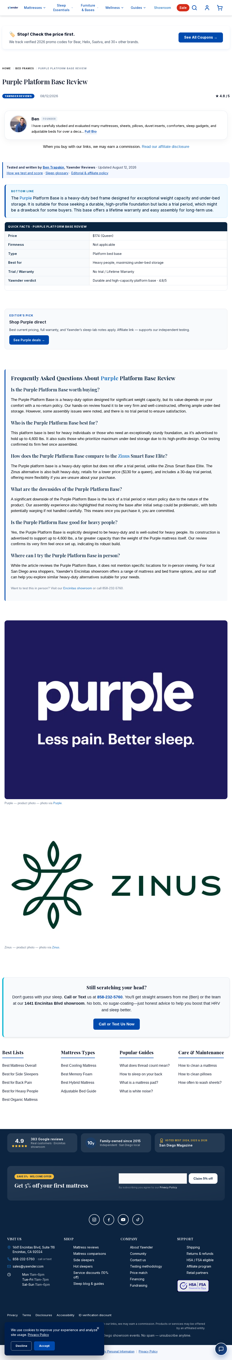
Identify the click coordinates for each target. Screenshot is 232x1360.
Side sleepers (83, 1260)
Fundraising (138, 1285)
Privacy (12, 1315)
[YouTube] (123, 1219)
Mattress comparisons (89, 1254)
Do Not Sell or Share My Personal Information (104, 1351)
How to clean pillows (195, 1074)
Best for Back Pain (17, 1082)
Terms (26, 1315)
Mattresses (33, 8)
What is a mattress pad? (139, 1082)
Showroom (162, 8)
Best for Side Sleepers (20, 1074)
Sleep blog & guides (88, 1283)
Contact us (138, 1260)
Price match (138, 1273)
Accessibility (65, 1315)
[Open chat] (221, 1349)
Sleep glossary (57, 173)
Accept (44, 1346)
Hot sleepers (83, 1266)
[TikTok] (137, 1219)
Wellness (112, 8)
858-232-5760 (110, 997)
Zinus (124, 456)
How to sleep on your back (141, 1074)
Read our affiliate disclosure (165, 146)
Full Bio (91, 131)
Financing (137, 1279)
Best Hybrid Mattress (77, 1082)
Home (6, 68)
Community (138, 1254)
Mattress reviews (86, 1247)
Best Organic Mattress (20, 1099)
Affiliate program (199, 1266)
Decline (21, 1346)
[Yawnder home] (13, 8)
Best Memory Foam (76, 1074)
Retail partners (197, 1273)
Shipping (193, 1247)
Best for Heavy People (20, 1091)
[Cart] (220, 8)
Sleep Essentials (61, 7)
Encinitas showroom (77, 588)
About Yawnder (141, 1247)
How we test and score (25, 173)
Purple (26, 198)
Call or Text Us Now (116, 1024)
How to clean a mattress (197, 1065)
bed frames (24, 68)
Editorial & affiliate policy (89, 173)
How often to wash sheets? (200, 1082)
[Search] (194, 8)
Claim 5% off (203, 1178)
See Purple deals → (29, 340)
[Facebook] (108, 1219)
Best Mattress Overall (19, 1065)
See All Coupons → (200, 37)
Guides (136, 8)
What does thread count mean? (145, 1065)
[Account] (207, 8)
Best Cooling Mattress (78, 1065)
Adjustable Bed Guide (78, 1091)
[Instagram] (94, 1219)
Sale (183, 8)
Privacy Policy (168, 1187)
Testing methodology (146, 1266)
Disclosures (44, 1315)
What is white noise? (136, 1091)
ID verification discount (95, 1315)
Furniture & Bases (88, 7)
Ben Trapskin (53, 167)
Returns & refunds (200, 1254)
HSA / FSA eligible (200, 1260)
